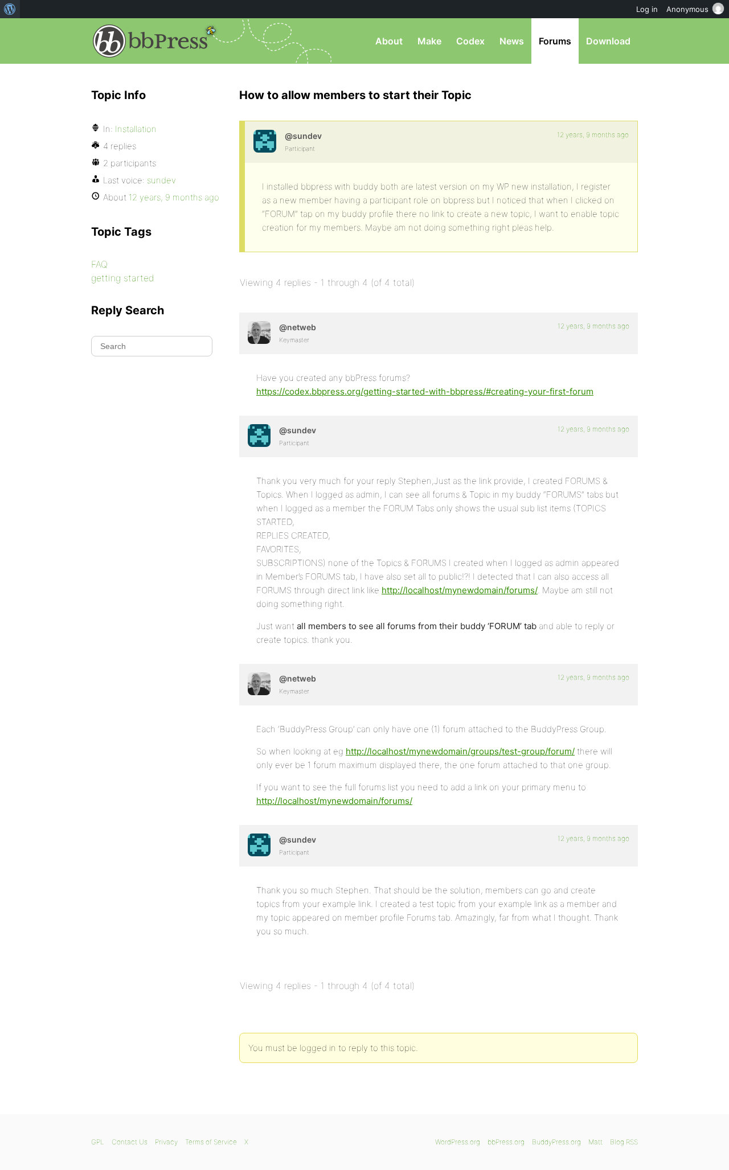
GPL (97, 1142)
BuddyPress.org (556, 1142)
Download (608, 41)
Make (429, 41)
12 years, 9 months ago (593, 134)
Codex (470, 41)
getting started (122, 278)
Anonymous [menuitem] (687, 9)
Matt (595, 1142)
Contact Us (130, 1142)
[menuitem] (10, 9)
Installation (136, 129)
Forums (555, 41)
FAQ (99, 264)
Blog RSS (624, 1142)
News (511, 41)
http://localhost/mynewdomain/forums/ (460, 590)
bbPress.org (150, 41)
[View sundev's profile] (264, 141)
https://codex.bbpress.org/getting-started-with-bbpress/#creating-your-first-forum (424, 391)
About (389, 41)
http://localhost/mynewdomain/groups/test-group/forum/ (460, 751)
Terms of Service (211, 1142)
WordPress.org (457, 1142)
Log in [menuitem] (647, 9)
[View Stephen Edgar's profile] (259, 332)
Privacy (166, 1142)
